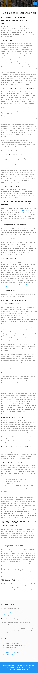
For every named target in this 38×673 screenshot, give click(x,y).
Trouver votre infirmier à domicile (15, 645)
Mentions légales (6, 615)
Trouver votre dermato (12, 650)
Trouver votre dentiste (12, 643)
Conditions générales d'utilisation (10, 613)
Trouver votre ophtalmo (12, 652)
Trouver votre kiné (10, 647)
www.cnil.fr (4, 413)
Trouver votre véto (10, 654)
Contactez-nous (22, 669)
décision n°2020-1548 (24, 210)
